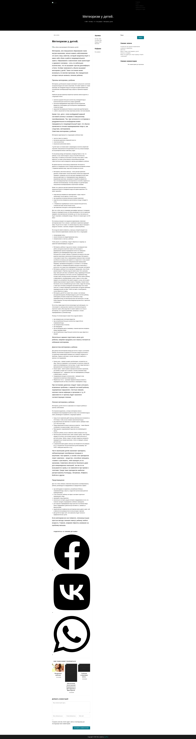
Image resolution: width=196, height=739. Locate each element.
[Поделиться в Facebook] (72, 570)
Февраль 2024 (98, 42)
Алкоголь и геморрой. (126, 53)
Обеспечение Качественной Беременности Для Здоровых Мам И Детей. (71, 687)
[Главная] (83, 21)
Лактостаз (123, 49)
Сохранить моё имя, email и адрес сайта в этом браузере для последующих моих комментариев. (68, 722)
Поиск (122, 35)
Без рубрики (97, 52)
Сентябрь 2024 (98, 40)
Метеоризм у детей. (108, 21)
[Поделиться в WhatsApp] (72, 654)
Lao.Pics (106, 737)
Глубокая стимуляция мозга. (84, 675)
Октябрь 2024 (98, 38)
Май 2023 (97, 43)
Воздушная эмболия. (58, 674)
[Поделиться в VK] (72, 612)
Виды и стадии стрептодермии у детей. (130, 51)
